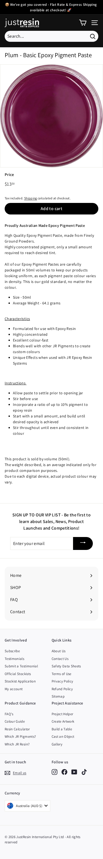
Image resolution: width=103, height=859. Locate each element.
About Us (59, 651)
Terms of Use (61, 673)
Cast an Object (63, 736)
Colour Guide (15, 721)
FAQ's (9, 714)
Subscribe (12, 651)
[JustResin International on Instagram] (54, 772)
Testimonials (14, 658)
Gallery (57, 744)
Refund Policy (62, 689)
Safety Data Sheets (66, 666)
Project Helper (62, 714)
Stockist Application (20, 681)
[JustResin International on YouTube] (74, 772)
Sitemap (58, 696)
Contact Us (60, 658)
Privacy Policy (62, 681)
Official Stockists (18, 673)
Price (9, 174)
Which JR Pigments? (20, 736)
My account (14, 689)
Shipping (30, 198)
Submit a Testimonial (21, 666)
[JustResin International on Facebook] (64, 772)
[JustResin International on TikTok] (84, 772)
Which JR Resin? (17, 744)
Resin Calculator (17, 729)
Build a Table (62, 729)
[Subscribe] (83, 543)
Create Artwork (63, 721)
